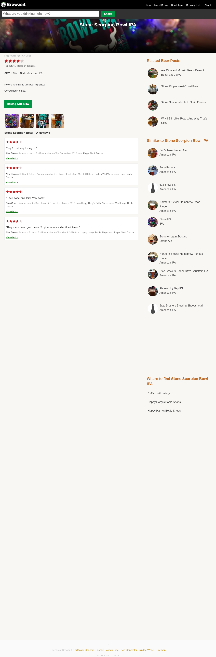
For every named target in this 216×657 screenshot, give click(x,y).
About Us (209, 5)
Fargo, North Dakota (93, 153)
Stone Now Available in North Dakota (183, 102)
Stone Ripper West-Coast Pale (179, 86)
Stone (28, 56)
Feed (6, 56)
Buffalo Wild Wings (104, 174)
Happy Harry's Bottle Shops (94, 203)
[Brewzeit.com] (13, 6)
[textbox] (50, 14)
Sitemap (161, 650)
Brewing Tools (193, 5)
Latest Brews (161, 5)
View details (12, 158)
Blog (148, 5)
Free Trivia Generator (125, 650)
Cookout (89, 650)
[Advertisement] (178, 344)
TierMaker (78, 650)
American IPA (17, 56)
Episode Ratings (104, 650)
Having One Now (18, 103)
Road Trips (177, 5)
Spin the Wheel (146, 650)
